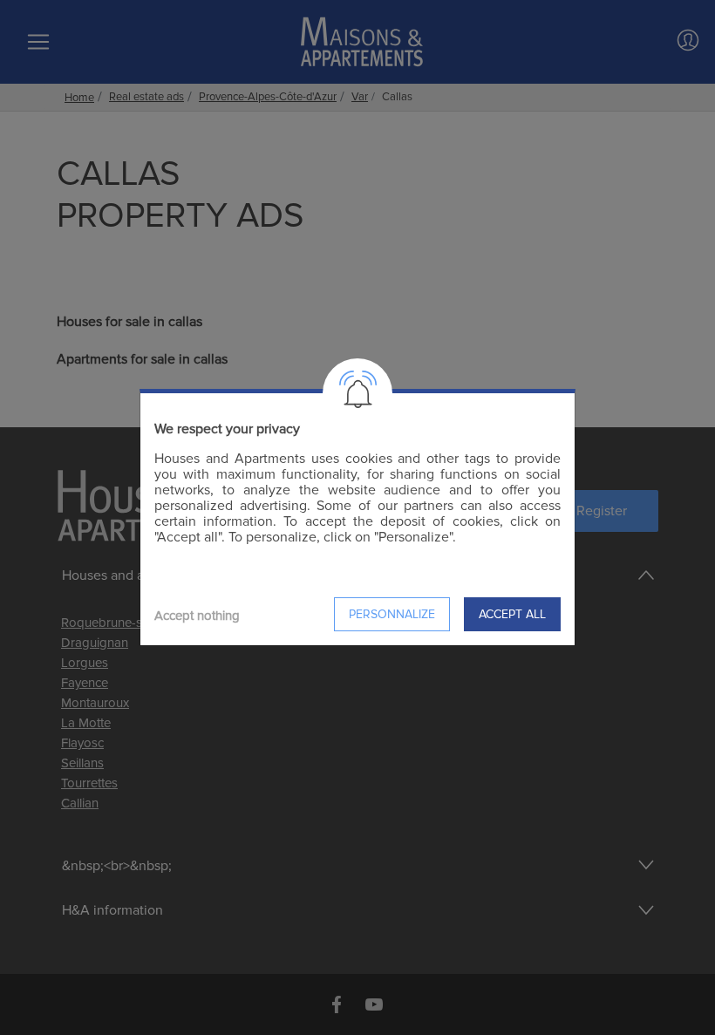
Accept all (512, 614)
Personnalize (392, 614)
